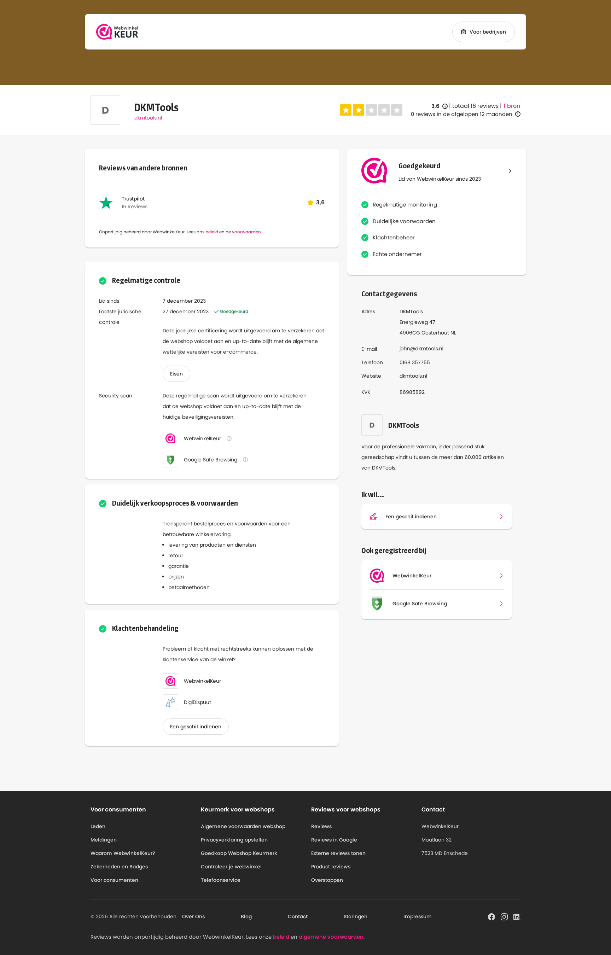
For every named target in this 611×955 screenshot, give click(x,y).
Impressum (417, 916)
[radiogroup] (371, 110)
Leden (98, 826)
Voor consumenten (114, 880)
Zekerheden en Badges (119, 866)
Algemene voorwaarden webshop (243, 826)
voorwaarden (246, 232)
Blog (246, 916)
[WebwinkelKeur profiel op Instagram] (504, 916)
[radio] (345, 110)
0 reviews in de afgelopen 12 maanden (461, 114)
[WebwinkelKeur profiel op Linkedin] (516, 916)
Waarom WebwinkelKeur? (123, 853)
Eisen (176, 373)
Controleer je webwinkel (231, 866)
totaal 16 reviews (475, 106)
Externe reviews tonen (338, 853)
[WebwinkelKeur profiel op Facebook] (491, 916)
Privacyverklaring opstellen (234, 839)
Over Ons (193, 916)
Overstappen (327, 880)
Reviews (321, 826)
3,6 (439, 106)
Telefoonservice (220, 880)
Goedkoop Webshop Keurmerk (239, 853)
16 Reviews (134, 206)
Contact (298, 916)
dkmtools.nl (148, 117)
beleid (211, 232)
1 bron (512, 106)
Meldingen (104, 839)
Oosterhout (435, 332)
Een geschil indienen (195, 726)
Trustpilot (133, 198)
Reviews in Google (334, 839)
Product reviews (330, 866)
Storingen (355, 916)
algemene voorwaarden (331, 937)
